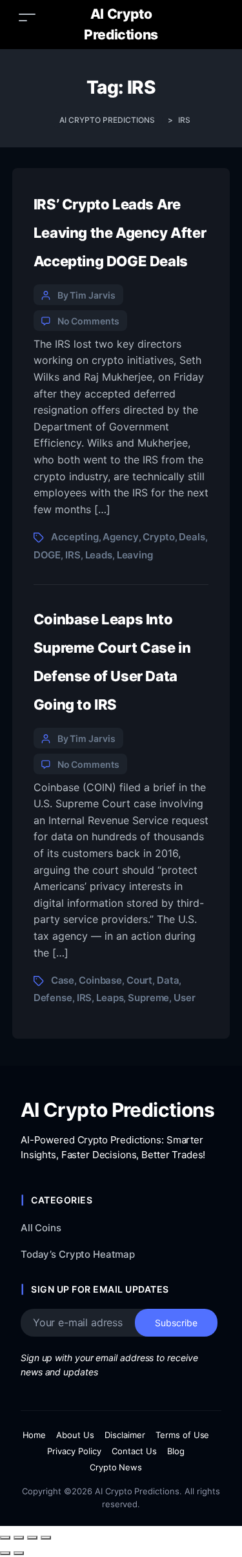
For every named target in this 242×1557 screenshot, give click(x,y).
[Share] (32, 1538)
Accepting (75, 537)
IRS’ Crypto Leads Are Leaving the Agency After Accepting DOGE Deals (120, 233)
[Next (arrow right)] (19, 1553)
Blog (176, 1451)
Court (139, 980)
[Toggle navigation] (27, 17)
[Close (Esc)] (46, 1538)
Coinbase (100, 980)
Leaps (109, 997)
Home (34, 1435)
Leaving (135, 555)
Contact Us (134, 1451)
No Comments (88, 320)
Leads (98, 555)
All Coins (41, 1228)
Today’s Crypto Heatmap (78, 1254)
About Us (75, 1435)
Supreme (148, 997)
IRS (73, 555)
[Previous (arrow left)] (5, 1553)
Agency (120, 537)
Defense (53, 997)
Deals (192, 537)
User (184, 997)
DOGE (47, 555)
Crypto (158, 537)
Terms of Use (183, 1435)
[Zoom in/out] (5, 1538)
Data (168, 980)
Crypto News (116, 1467)
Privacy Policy (74, 1451)
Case (62, 980)
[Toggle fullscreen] (19, 1538)
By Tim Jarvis (86, 295)
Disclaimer (125, 1435)
